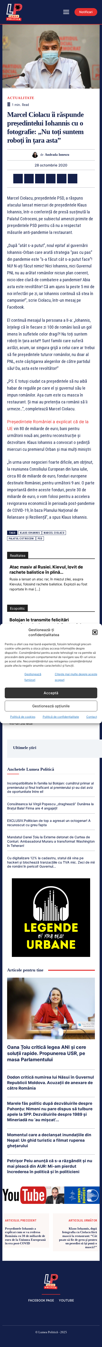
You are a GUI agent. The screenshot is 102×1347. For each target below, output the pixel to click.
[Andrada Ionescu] (36, 155)
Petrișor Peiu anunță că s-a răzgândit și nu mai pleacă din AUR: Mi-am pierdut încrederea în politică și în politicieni (49, 1166)
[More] (84, 178)
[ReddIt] (72, 178)
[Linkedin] (61, 178)
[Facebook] (18, 178)
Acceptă (51, 693)
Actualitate (20, 98)
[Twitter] (29, 178)
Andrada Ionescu (57, 154)
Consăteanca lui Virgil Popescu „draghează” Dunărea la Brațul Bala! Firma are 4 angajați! (50, 806)
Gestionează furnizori (32, 677)
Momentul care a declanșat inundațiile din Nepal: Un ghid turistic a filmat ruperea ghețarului (49, 1140)
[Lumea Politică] (51, 1281)
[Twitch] (51, 1340)
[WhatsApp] (51, 178)
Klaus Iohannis (30, 533)
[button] (95, 632)
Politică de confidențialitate (61, 717)
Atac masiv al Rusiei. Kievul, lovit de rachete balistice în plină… (46, 569)
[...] (37, 589)
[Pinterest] (40, 178)
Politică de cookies (22, 717)
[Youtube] (84, 1340)
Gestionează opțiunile (51, 706)
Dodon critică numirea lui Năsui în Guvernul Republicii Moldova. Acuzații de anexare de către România (50, 1083)
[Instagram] (28, 1340)
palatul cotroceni (21, 538)
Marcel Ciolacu (54, 533)
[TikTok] (39, 1340)
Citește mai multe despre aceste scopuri (76, 677)
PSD (40, 538)
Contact (91, 717)
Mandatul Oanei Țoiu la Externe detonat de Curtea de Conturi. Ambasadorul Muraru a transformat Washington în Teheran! (51, 841)
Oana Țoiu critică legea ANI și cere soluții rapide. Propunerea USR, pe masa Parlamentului (46, 1053)
